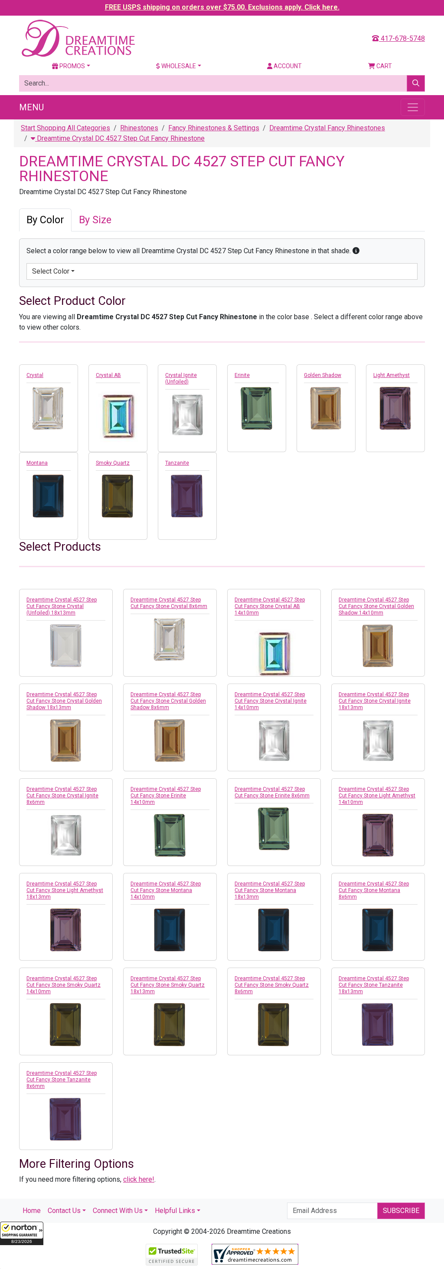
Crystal (34, 375)
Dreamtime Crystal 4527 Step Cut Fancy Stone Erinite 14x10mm (166, 795)
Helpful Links (175, 1210)
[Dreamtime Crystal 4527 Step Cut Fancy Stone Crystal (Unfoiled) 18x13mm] (65, 646)
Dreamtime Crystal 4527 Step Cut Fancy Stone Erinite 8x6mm (272, 792)
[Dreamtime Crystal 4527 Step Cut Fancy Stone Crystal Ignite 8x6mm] (65, 835)
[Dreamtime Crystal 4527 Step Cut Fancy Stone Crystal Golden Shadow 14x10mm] (378, 646)
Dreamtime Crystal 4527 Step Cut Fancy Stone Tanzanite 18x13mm (374, 985)
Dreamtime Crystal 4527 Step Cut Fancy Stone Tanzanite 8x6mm (61, 1079)
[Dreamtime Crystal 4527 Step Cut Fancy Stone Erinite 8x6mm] (274, 828)
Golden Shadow (322, 375)
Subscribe (401, 1210)
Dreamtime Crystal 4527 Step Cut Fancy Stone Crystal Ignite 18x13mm (375, 701)
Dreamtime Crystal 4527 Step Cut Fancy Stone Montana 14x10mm (166, 890)
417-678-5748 (402, 38)
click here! (138, 1179)
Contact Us (64, 1210)
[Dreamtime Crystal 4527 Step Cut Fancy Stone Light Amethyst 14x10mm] (378, 835)
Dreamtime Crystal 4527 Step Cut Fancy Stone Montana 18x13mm (270, 890)
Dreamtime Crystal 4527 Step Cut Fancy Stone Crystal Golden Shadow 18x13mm (64, 701)
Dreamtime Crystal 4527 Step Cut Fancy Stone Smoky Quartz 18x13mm (168, 985)
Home (32, 1210)
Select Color (50, 271)
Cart (383, 66)
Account (287, 66)
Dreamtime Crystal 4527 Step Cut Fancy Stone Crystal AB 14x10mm (270, 606)
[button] (21, 1233)
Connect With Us (118, 1210)
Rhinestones (139, 128)
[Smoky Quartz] (118, 496)
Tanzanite (177, 463)
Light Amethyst (391, 375)
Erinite (242, 375)
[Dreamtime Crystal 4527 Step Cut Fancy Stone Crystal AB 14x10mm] (274, 652)
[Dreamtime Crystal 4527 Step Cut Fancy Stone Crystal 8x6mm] (170, 639)
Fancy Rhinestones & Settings (213, 128)
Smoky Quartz (113, 463)
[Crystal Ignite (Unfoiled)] (187, 414)
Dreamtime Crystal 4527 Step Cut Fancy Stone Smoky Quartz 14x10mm (63, 985)
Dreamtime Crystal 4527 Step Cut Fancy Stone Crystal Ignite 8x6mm (62, 795)
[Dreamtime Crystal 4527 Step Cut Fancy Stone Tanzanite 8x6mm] (65, 1119)
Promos (71, 66)
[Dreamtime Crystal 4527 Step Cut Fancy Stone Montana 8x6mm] (378, 930)
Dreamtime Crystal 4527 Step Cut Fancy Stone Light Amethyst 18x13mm (64, 890)
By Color (45, 220)
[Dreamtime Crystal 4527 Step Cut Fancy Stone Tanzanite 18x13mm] (378, 1024)
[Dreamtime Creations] (77, 38)
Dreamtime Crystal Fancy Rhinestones (327, 128)
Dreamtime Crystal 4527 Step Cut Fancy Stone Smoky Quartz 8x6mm (272, 985)
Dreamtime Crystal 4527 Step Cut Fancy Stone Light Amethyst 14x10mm (377, 795)
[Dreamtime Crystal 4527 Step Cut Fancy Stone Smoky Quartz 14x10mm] (65, 1024)
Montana (37, 463)
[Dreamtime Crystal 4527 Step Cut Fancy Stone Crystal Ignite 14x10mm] (274, 740)
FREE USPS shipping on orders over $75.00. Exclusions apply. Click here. (222, 7)
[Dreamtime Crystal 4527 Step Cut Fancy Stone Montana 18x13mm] (274, 930)
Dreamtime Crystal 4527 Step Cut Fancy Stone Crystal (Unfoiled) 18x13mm (61, 606)
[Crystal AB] (118, 414)
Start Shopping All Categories (65, 128)
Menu (31, 107)
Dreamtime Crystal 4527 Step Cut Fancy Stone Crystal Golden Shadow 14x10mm (376, 606)
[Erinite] (257, 408)
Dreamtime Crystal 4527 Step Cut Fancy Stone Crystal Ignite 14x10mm (271, 701)
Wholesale (178, 66)
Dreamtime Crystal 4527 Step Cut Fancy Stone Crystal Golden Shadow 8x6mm (168, 701)
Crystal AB (108, 375)
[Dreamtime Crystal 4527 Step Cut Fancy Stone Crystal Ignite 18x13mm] (378, 740)
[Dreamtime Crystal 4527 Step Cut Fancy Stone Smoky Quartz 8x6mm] (274, 1024)
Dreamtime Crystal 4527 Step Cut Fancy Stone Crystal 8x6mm (169, 603)
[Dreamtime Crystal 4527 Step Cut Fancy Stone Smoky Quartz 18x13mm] (170, 1024)
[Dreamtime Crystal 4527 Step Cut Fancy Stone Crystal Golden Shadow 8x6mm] (170, 740)
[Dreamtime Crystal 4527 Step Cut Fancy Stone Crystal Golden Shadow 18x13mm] (65, 740)
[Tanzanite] (187, 496)
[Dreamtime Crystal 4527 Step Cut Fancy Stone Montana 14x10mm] (170, 930)
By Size (95, 220)
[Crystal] (48, 408)
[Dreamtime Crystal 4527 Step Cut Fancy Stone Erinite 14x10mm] (170, 835)
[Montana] (48, 496)
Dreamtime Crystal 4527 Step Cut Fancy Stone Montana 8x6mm (374, 890)
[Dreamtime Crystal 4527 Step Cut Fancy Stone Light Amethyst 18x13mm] (65, 930)
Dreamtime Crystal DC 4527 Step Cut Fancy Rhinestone (120, 138)
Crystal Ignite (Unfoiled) (181, 378)
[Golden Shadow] (326, 408)
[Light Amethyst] (395, 408)
